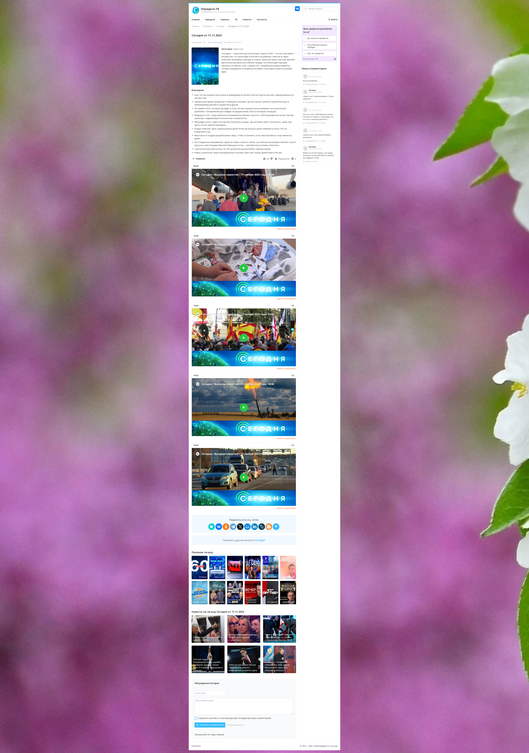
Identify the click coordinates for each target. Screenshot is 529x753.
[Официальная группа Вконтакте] (297, 10)
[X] (240, 526)
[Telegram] (233, 526)
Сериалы (224, 19)
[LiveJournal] (261, 526)
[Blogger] (269, 526)
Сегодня (220, 26)
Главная (196, 19)
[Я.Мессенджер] (211, 526)
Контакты (262, 19)
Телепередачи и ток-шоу (325, 746)
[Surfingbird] (276, 526)
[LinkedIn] (254, 526)
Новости (247, 19)
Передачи (210, 19)
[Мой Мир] (247, 526)
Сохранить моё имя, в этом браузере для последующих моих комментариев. (234, 718)
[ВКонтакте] (218, 526)
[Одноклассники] (226, 526)
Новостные (238, 49)
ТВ (236, 19)
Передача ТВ (210, 9)
